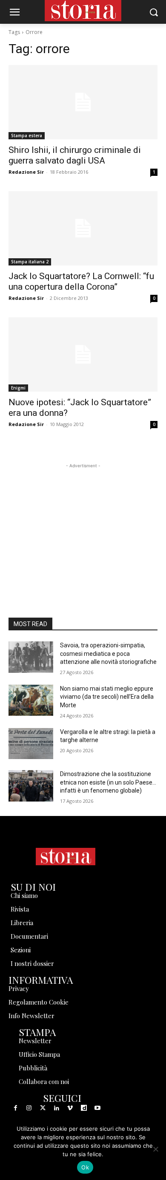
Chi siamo (24, 895)
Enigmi (18, 388)
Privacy (19, 988)
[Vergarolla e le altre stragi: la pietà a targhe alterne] (31, 743)
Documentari (29, 936)
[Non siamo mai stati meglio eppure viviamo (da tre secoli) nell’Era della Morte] (31, 700)
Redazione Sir (26, 172)
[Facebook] (15, 1108)
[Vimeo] (70, 1108)
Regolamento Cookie (39, 1002)
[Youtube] (97, 1108)
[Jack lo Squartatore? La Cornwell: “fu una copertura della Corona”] (83, 228)
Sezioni (21, 950)
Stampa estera (26, 135)
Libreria (22, 922)
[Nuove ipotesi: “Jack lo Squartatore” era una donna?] (83, 354)
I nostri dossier (32, 963)
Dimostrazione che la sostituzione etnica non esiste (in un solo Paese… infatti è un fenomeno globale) (108, 782)
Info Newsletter (31, 1015)
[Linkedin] (56, 1108)
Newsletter (35, 1040)
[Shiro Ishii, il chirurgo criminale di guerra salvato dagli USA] (83, 102)
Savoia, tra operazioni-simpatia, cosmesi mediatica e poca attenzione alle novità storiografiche (108, 653)
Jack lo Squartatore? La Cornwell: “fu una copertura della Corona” (81, 281)
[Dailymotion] (84, 1108)
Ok (85, 1167)
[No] (155, 1149)
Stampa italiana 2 (30, 262)
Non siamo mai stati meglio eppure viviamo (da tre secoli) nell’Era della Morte (107, 697)
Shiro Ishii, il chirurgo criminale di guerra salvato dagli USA (75, 155)
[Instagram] (29, 1108)
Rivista (20, 909)
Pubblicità (33, 1068)
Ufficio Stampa (39, 1054)
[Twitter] (42, 1108)
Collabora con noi (44, 1081)
